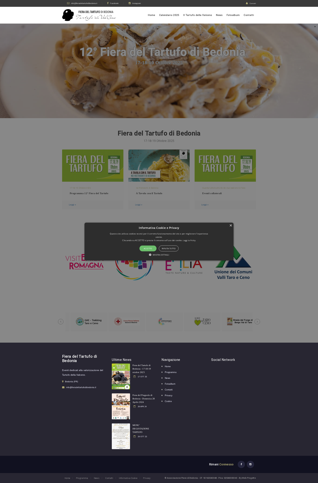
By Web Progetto (247, 478)
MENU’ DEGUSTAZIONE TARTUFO (140, 428)
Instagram (136, 3)
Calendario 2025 (169, 15)
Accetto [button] (148, 248)
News (219, 15)
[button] (159, 241)
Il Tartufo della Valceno (197, 15)
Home (151, 15)
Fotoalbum (233, 15)
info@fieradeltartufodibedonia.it (84, 3)
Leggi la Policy (189, 240)
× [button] (230, 225)
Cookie (168, 401)
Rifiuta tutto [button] (169, 248)
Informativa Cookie (128, 478)
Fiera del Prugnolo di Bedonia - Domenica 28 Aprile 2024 (143, 398)
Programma (170, 372)
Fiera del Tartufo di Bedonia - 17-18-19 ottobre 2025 (141, 368)
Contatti (253, 3)
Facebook (114, 3)
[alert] (159, 241)
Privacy (168, 395)
